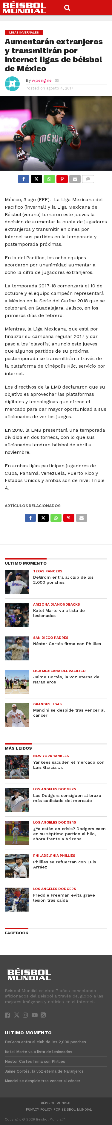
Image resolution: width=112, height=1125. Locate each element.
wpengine (42, 80)
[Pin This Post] (62, 177)
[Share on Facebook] (23, 177)
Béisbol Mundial (56, 1103)
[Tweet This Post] (36, 177)
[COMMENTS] (88, 177)
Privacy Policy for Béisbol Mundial (59, 1110)
